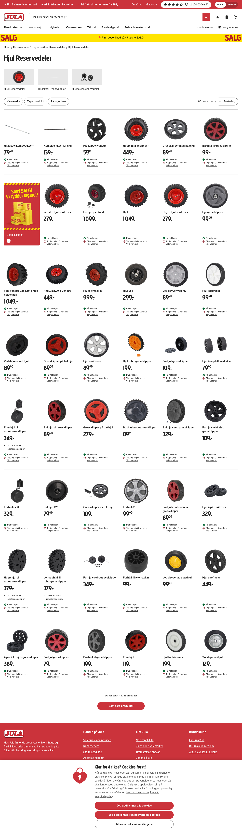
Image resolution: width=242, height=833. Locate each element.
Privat (220, 4)
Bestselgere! (110, 27)
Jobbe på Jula (144, 757)
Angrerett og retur (93, 757)
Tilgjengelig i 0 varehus (17, 164)
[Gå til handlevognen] (236, 17)
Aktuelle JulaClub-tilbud (203, 752)
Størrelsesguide (92, 752)
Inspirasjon (36, 27)
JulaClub (137, 4)
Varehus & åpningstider (97, 740)
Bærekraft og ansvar (148, 752)
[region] (121, 796)
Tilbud (91, 27)
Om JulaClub (196, 740)
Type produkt (35, 101)
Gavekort (151, 4)
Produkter (11, 27)
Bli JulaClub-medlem (201, 746)
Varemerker (74, 27)
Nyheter (55, 27)
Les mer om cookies (137, 792)
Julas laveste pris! (137, 27)
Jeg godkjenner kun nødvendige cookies (134, 814)
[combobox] (119, 17)
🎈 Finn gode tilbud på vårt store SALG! (121, 37)
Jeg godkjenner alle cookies (134, 805)
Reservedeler (21, 47)
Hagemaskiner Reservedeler (48, 47)
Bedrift (232, 4)
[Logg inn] (218, 17)
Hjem (7, 47)
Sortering (229, 101)
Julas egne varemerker (149, 746)
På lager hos (58, 101)
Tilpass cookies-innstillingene (134, 824)
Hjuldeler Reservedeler (85, 89)
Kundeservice (205, 27)
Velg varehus (230, 27)
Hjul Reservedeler (78, 47)
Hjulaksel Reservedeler (52, 89)
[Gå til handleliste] (227, 17)
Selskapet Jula (144, 740)
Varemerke (13, 101)
